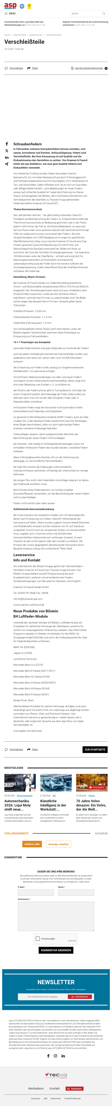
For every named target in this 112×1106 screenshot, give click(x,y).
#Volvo (92, 795)
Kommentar (23, 899)
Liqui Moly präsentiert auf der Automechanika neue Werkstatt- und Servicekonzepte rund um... (19, 818)
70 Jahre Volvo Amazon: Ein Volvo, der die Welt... (91, 805)
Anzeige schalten (58, 844)
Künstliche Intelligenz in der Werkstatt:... (53, 805)
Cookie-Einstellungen (72, 1099)
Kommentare (16, 68)
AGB (45, 1099)
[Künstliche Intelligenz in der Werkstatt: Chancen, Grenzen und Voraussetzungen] (56, 783)
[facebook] (48, 1055)
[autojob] (101, 833)
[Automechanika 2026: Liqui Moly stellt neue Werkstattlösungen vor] (20, 783)
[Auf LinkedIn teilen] (6, 157)
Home (7, 35)
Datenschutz (56, 1099)
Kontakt (55, 1088)
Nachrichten (20, 35)
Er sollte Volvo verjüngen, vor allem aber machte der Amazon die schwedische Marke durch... (91, 818)
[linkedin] (63, 1055)
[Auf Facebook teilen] (7, 144)
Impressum (35, 1099)
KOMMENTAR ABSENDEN (56, 950)
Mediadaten (36, 1088)
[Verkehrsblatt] (28, 6)
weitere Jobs (32, 844)
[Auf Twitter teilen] (6, 151)
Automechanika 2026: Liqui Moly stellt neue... (17, 805)
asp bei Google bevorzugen (89, 68)
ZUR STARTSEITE (95, 749)
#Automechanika (24, 795)
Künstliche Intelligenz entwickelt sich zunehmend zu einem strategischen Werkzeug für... (54, 818)
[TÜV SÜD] (21, 6)
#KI (54, 795)
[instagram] (55, 1055)
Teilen (35, 68)
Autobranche (35, 35)
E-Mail (21, 887)
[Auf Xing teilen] (6, 164)
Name (61, 887)
